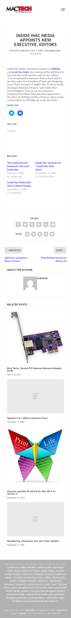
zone (54, 584)
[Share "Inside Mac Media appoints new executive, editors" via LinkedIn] (39, 224)
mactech (25, 50)
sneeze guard (54, 587)
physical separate (49, 600)
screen (47, 584)
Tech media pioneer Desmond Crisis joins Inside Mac (18, 166)
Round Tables (48, 570)
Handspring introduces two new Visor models (33, 540)
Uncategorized (52, 50)
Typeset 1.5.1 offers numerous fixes (27, 418)
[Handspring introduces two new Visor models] (35, 519)
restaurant (9, 584)
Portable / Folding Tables (39, 567)
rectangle (22, 580)
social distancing (38, 587)
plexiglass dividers (55, 590)
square (7, 587)
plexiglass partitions (16, 597)
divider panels (21, 590)
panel (14, 587)
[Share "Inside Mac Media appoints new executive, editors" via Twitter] (25, 224)
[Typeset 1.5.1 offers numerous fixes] (35, 396)
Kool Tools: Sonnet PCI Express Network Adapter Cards (34, 369)
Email (22, 613)
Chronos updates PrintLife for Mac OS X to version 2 (31, 492)
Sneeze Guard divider (37, 594)
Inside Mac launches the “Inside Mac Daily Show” (48, 166)
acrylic (12, 580)
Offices (48, 577)
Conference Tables (16, 567)
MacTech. (30, 610)
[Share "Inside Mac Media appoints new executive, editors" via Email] (52, 224)
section (31, 584)
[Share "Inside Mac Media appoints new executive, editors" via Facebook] (18, 224)
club (51, 580)
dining (57, 580)
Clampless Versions (43, 574)
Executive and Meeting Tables (28, 577)
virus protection (37, 590)
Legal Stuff (61, 610)
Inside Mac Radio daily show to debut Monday (19, 184)
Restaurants (59, 577)
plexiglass (23, 587)
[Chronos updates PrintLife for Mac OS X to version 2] (35, 456)
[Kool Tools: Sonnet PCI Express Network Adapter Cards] (35, 337)
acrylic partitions (36, 597)
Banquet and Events (22, 574)
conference (42, 580)
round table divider (16, 594)
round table (52, 597)
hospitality (21, 584)
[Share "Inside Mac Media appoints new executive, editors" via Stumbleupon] (45, 224)
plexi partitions (56, 594)
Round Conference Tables (27, 570)
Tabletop (61, 584)
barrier (39, 584)
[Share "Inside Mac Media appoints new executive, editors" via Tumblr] (32, 224)
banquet (32, 580)
